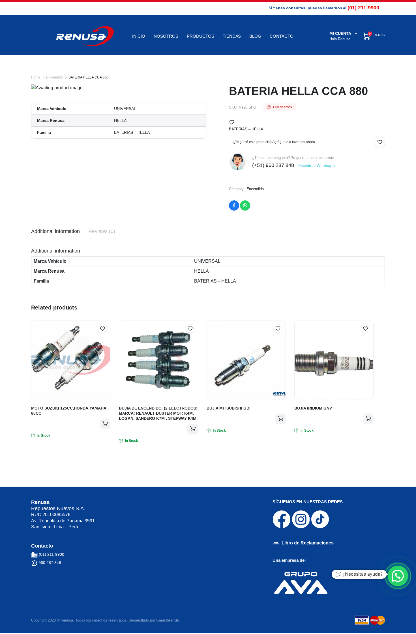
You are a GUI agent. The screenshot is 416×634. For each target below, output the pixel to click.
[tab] (55, 231)
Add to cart (105, 424)
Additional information (55, 231)
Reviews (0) (101, 231)
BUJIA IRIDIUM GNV (313, 408)
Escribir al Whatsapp (316, 165)
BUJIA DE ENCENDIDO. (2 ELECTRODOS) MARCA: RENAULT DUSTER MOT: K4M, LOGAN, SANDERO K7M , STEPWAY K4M (158, 413)
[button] (232, 122)
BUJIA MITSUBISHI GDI (228, 408)
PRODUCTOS (200, 36)
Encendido (54, 77)
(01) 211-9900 (363, 7)
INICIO (138, 36)
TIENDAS (232, 36)
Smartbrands (167, 620)
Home (35, 77)
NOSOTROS (166, 36)
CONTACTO (281, 36)
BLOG (255, 36)
